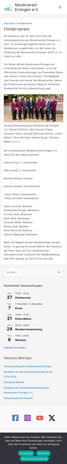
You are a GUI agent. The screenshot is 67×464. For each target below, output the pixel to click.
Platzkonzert (23, 297)
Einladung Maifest (14, 382)
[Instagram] (27, 417)
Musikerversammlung (28, 329)
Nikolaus (20, 339)
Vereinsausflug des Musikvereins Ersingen (28, 366)
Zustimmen (26, 453)
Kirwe (18, 308)
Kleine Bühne (23, 318)
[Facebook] (15, 417)
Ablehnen (43, 453)
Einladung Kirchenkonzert (18, 398)
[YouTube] (39, 417)
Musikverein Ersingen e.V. (27, 7)
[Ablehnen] (62, 448)
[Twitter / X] (51, 417)
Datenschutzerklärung (34, 458)
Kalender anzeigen (15, 347)
